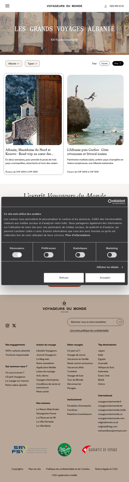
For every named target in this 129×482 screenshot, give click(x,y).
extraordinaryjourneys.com (112, 430)
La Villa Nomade (45, 421)
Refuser (64, 277)
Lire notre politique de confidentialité (89, 330)
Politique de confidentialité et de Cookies (68, 468)
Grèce (101, 383)
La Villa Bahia (43, 425)
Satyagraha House (46, 413)
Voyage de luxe (75, 375)
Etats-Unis (104, 375)
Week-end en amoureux (80, 363)
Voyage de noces (76, 354)
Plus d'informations (78, 235)
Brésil (101, 379)
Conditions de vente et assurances (48, 385)
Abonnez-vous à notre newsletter (88, 321)
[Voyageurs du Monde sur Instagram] (7, 325)
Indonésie (103, 371)
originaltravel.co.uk (108, 422)
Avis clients (42, 375)
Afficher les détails (108, 267)
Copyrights (17, 468)
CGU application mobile (64, 475)
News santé (42, 391)
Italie (100, 354)
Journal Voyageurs (46, 354)
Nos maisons (43, 403)
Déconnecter (74, 383)
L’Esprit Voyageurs (15, 376)
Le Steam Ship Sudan (47, 409)
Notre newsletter (45, 363)
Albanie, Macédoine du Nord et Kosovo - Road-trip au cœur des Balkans (28, 152)
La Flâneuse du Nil (46, 417)
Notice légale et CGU (106, 468)
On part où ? (73, 350)
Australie (103, 363)
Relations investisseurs (79, 414)
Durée (105, 63)
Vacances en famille (78, 359)
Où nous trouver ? (14, 372)
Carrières (72, 409)
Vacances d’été (75, 367)
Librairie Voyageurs (46, 350)
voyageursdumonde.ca (110, 414)
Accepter (105, 277)
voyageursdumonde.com (111, 418)
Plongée (71, 388)
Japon (101, 350)
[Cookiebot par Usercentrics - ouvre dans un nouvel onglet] (110, 201)
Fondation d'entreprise (79, 405)
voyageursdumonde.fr (109, 401)
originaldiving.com (107, 426)
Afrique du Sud (106, 367)
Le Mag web (42, 359)
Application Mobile (46, 367)
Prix (116, 63)
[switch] (48, 254)
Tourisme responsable (17, 354)
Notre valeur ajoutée (16, 384)
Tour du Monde (75, 379)
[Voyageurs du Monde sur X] (14, 325)
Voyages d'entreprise (47, 379)
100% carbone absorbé (17, 350)
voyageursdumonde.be (110, 405)
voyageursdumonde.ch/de (112, 409)
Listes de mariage (45, 371)
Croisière (72, 371)
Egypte (102, 359)
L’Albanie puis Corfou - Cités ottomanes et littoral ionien (88, 152)
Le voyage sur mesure (17, 380)
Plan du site (35, 468)
